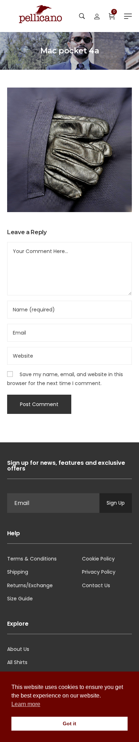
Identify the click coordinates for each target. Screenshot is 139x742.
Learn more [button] (25, 704)
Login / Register (97, 16)
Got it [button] (69, 723)
